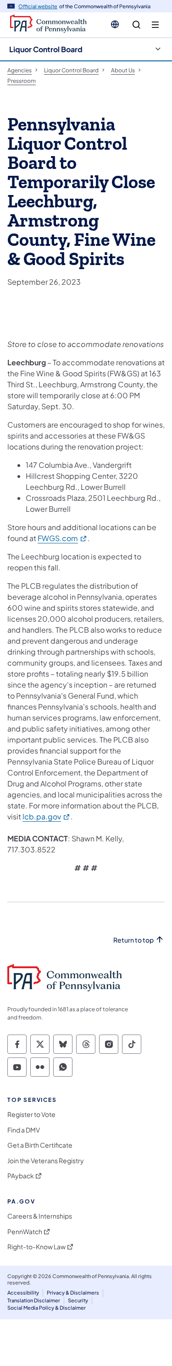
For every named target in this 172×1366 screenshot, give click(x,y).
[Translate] (114, 24)
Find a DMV (23, 1130)
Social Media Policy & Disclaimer (46, 1308)
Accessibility (23, 1293)
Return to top (133, 940)
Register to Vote (31, 1114)
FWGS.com (63, 538)
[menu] (155, 25)
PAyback (20, 1176)
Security (78, 1300)
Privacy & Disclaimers (73, 1293)
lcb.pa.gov (46, 816)
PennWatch (24, 1232)
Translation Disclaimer (33, 1300)
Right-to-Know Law (36, 1247)
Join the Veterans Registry (45, 1161)
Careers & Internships (39, 1216)
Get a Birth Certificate (39, 1145)
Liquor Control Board (46, 49)
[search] (136, 25)
